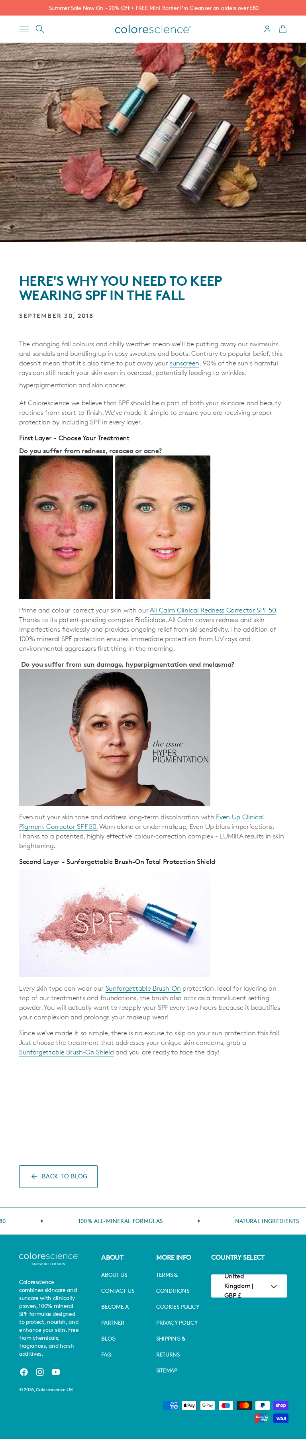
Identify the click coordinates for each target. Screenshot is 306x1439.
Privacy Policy (177, 1322)
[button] (24, 29)
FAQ (106, 1354)
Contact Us (117, 1290)
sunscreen (184, 363)
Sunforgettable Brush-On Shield (66, 1052)
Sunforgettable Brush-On (143, 988)
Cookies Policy (177, 1306)
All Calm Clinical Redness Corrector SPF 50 (213, 610)
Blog (108, 1338)
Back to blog (65, 1176)
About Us (114, 1274)
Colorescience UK (54, 1389)
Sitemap (166, 1370)
